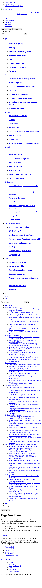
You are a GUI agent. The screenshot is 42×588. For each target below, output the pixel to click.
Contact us (12, 562)
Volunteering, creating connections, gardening (23, 344)
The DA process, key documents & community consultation (23, 447)
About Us (8, 24)
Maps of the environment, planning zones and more (23, 329)
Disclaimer (12, 564)
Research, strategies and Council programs (22, 417)
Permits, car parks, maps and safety (22, 312)
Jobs (6, 19)
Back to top (4, 535)
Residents (8, 40)
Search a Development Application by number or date (21, 450)
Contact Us (8, 22)
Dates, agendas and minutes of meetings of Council (24, 483)
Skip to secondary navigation (14, 6)
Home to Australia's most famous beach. (24, 366)
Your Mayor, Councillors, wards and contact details (23, 480)
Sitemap (11, 567)
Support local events (19, 368)
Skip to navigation (10, 2)
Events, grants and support (24, 364)
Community (8, 75)
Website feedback (14, 571)
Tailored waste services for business (23, 374)
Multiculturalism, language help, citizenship (23, 353)
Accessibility (13, 569)
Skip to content (9, 4)
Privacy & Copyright (15, 566)
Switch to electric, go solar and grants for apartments (25, 421)
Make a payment (34, 12)
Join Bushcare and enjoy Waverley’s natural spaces (24, 435)
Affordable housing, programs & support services (23, 350)
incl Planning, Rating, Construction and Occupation (23, 454)
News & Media (10, 20)
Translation (8, 26)
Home (6, 38)
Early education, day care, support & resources (24, 337)
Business (7, 112)
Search (4, 33)
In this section (6, 510)
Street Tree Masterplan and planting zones (23, 431)
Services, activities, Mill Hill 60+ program (24, 347)
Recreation (8, 147)
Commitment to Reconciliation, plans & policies (23, 356)
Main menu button (7, 29)
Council (7, 258)
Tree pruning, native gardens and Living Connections (23, 315)
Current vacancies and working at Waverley (24, 493)
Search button (18, 29)
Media (7, 295)
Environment (9, 182)
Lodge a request (22, 14)
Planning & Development (12, 223)
